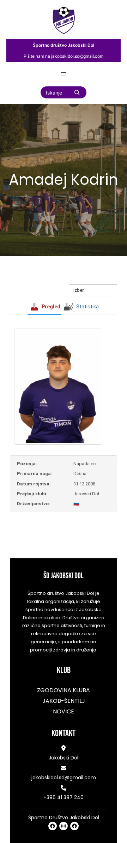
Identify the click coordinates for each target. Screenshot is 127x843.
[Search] (77, 92)
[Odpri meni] (63, 73)
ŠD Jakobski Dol (63, 575)
